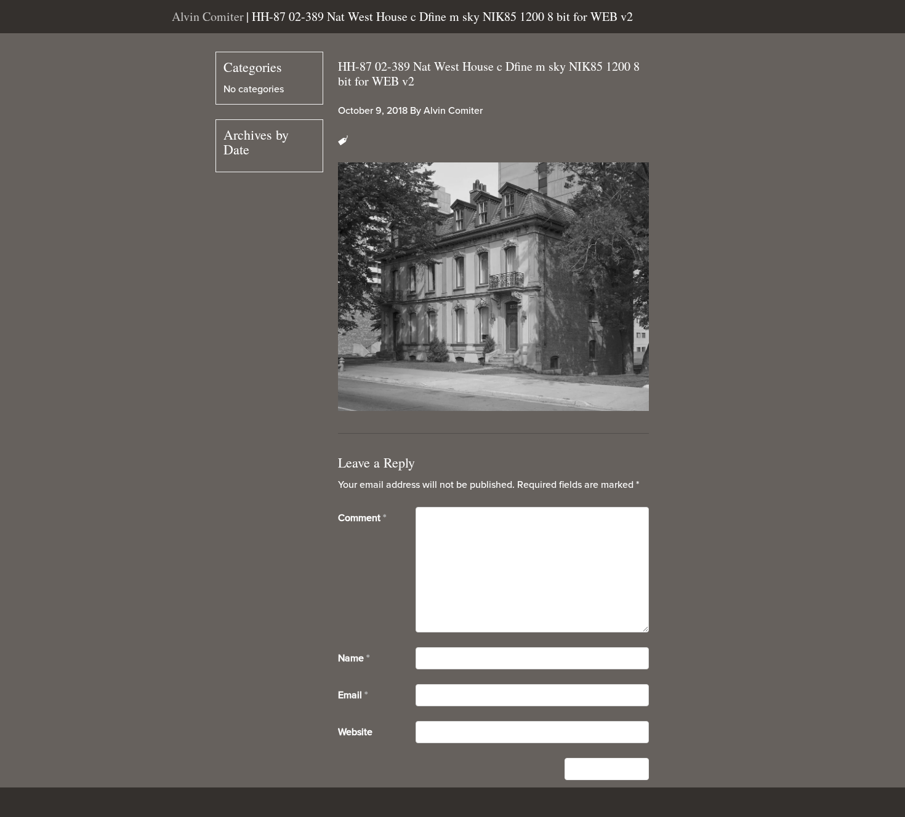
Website (355, 732)
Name (353, 658)
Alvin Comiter (453, 111)
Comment (362, 518)
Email (353, 695)
